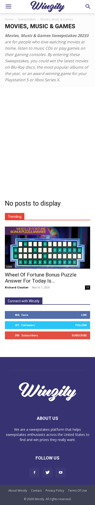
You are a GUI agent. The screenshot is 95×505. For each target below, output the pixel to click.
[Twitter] (47, 472)
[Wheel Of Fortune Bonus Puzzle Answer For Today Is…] (47, 248)
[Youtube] (61, 472)
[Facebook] (34, 472)
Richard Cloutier (16, 287)
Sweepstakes (27, 19)
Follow (81, 325)
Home (9, 19)
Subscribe (79, 335)
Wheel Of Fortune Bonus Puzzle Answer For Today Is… (40, 278)
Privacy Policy (55, 490)
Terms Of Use (77, 490)
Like (84, 315)
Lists (9, 266)
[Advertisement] (47, 136)
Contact (36, 490)
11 (87, 287)
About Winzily (17, 490)
